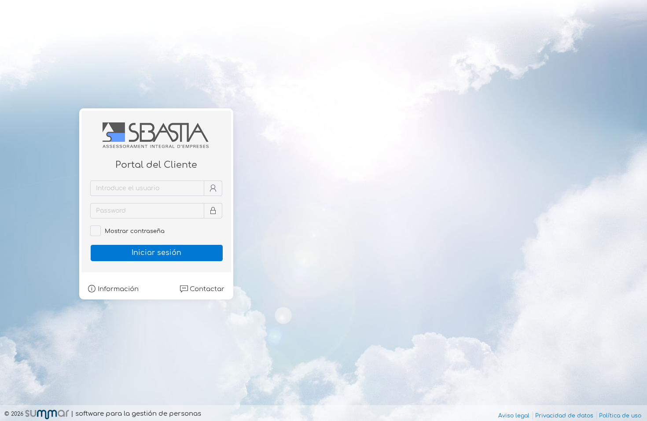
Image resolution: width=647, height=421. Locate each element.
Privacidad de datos (564, 416)
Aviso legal (513, 416)
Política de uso (620, 416)
